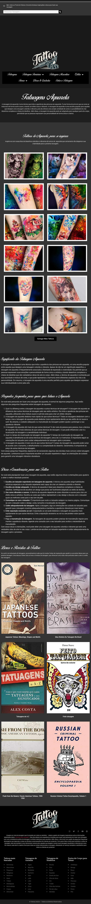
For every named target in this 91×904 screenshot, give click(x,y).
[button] (46, 339)
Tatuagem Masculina (59, 74)
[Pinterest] (87, 831)
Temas (22, 80)
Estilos (78, 74)
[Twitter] (74, 831)
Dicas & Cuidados (41, 80)
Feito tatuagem (68, 717)
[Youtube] (82, 831)
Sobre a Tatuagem (64, 80)
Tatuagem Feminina (32, 74)
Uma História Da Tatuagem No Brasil (68, 637)
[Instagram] (69, 831)
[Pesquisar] (60, 11)
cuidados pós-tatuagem (22, 837)
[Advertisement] (45, 34)
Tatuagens (12, 74)
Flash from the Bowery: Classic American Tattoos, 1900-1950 (23, 797)
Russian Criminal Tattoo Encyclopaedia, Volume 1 (68, 796)
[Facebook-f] (78, 831)
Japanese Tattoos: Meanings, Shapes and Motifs (22, 637)
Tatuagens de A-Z (22, 717)
